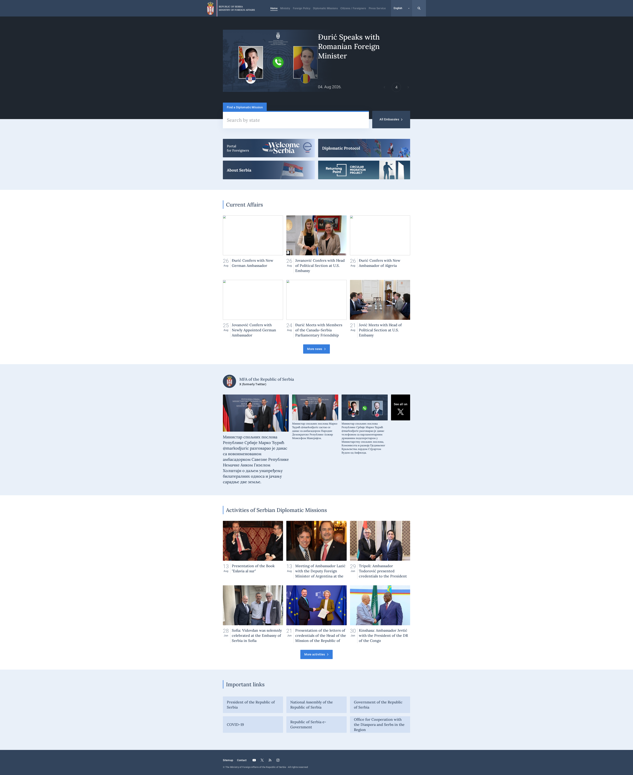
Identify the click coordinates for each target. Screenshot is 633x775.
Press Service (377, 8)
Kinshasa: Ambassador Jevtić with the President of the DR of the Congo (380, 614)
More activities (314, 654)
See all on (400, 404)
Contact (241, 760)
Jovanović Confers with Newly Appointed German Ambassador (253, 309)
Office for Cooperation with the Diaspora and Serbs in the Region (379, 724)
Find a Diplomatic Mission (245, 107)
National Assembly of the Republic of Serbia (311, 705)
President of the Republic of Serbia (251, 705)
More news (314, 349)
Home (274, 8)
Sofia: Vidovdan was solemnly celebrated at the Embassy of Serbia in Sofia (253, 614)
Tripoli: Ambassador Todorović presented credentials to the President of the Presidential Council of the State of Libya (380, 550)
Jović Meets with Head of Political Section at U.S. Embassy (380, 309)
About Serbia (269, 170)
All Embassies (389, 119)
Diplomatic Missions (325, 8)
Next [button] (408, 87)
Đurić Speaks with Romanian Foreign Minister (316, 61)
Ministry (285, 8)
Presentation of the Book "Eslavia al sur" (253, 550)
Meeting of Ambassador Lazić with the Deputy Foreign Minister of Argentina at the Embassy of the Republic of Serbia (316, 550)
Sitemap (228, 760)
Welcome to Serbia (269, 148)
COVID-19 (235, 724)
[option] (316, 61)
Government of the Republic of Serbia (378, 705)
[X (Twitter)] (262, 760)
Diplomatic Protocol (364, 148)
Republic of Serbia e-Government (308, 724)
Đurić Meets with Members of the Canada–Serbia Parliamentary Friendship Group (316, 309)
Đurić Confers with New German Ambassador (253, 244)
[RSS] (270, 760)
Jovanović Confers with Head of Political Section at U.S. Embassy (316, 244)
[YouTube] (254, 760)
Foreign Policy (301, 8)
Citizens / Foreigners (353, 8)
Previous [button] (384, 87)
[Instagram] (278, 760)
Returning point (364, 170)
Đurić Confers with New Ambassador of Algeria (380, 244)
